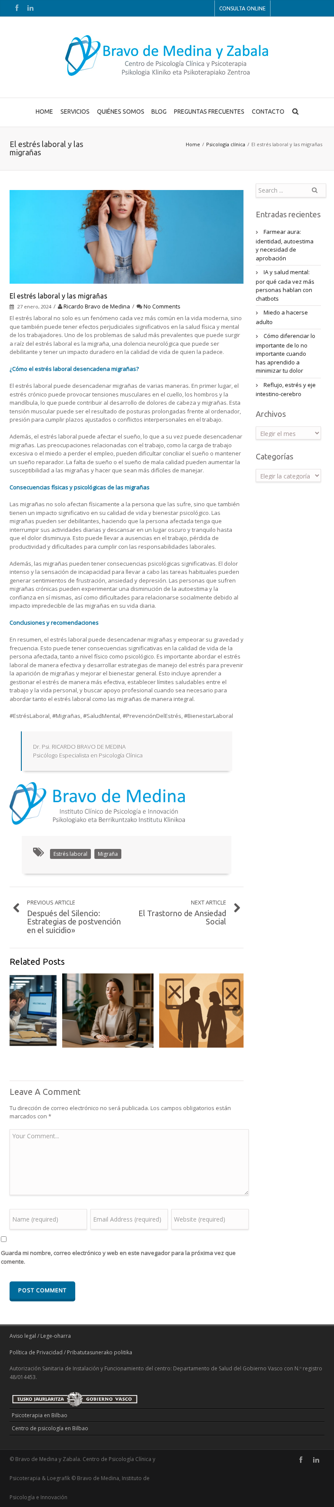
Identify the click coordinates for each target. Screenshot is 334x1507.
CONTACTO (268, 111)
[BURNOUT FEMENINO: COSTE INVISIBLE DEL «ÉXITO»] (108, 1010)
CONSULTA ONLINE (242, 8)
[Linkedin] (30, 8)
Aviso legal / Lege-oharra (40, 1336)
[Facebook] (16, 8)
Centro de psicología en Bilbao (50, 1428)
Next (237, 1011)
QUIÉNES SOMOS (120, 111)
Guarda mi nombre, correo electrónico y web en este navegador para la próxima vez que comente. (118, 1257)
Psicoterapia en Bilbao (39, 1415)
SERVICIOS (75, 111)
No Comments (162, 306)
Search (314, 193)
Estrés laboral (70, 854)
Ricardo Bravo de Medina (96, 306)
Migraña (108, 854)
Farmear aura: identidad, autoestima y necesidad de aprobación (285, 245)
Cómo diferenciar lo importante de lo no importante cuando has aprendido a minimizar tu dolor (285, 353)
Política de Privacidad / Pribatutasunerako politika (71, 1352)
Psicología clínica (225, 144)
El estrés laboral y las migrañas (58, 296)
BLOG (159, 111)
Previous (16, 1011)
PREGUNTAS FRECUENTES (209, 111)
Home (193, 144)
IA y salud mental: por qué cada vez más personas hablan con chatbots (285, 285)
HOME (44, 111)
